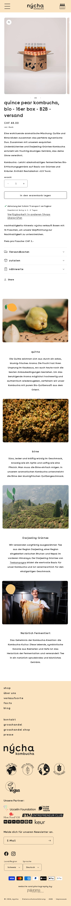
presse (9, 734)
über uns (10, 693)
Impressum (61, 899)
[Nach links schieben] (30, 98)
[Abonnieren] (49, 840)
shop (7, 688)
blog (7, 708)
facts (8, 703)
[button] (7, 6)
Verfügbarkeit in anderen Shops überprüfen (28, 216)
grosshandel (13, 724)
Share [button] (11, 279)
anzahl (8, 177)
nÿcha (15, 899)
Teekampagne (18, 562)
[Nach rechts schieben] (40, 98)
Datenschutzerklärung (34, 899)
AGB (51, 899)
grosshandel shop (17, 729)
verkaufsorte (13, 698)
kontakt (10, 719)
